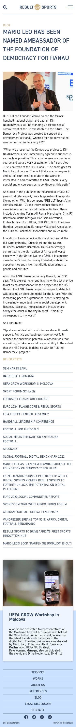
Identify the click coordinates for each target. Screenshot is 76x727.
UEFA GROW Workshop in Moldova (28, 384)
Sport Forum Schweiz (19, 391)
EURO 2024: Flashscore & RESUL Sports (32, 407)
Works (38, 679)
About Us (38, 685)
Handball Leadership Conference (28, 422)
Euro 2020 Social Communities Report (31, 497)
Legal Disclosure (38, 704)
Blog (38, 698)
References (38, 691)
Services (38, 672)
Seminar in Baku (15, 368)
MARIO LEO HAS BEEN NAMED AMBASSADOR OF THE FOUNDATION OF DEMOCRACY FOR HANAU (37, 466)
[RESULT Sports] (38, 7)
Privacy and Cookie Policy (63, 723)
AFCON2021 (11, 449)
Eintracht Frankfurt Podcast (26, 399)
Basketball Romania (18, 376)
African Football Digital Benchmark (31, 512)
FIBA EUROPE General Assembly (26, 414)
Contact (38, 710)
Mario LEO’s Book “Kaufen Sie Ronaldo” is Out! (37, 543)
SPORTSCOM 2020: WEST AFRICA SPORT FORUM (35, 504)
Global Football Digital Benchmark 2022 (34, 457)
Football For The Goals (21, 429)
